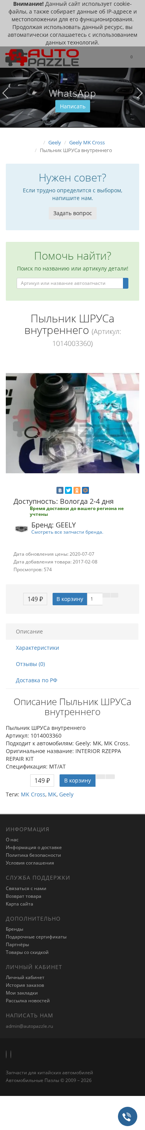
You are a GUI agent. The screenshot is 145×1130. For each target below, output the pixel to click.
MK (52, 794)
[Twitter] (68, 490)
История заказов (25, 985)
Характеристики (37, 647)
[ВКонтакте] (59, 490)
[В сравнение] (114, 595)
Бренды (14, 929)
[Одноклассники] (76, 490)
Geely (66, 794)
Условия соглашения (30, 862)
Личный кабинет (25, 977)
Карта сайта (19, 904)
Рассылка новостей (28, 1000)
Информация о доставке (34, 847)
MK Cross (33, 794)
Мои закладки (22, 993)
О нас (12, 839)
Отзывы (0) (30, 664)
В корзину (69, 599)
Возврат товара (23, 896)
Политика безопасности (33, 855)
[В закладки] (106, 595)
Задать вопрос (72, 213)
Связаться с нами (26, 888)
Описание (29, 631)
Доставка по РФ (36, 680)
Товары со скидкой (27, 952)
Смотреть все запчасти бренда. (67, 532)
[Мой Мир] (85, 490)
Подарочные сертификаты (36, 936)
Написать (72, 106)
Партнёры (17, 944)
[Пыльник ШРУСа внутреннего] (72, 423)
